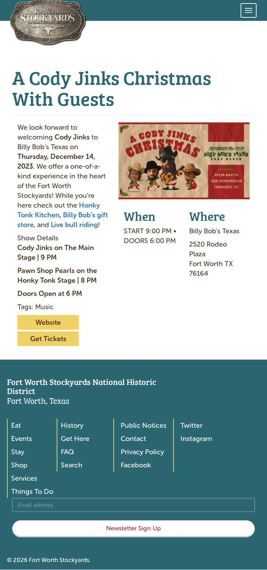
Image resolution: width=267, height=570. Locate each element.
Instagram (196, 438)
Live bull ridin (72, 224)
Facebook (136, 465)
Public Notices (144, 425)
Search (71, 465)
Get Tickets (48, 339)
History (72, 425)
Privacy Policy (142, 452)
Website (48, 322)
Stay (17, 452)
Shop (19, 465)
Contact (133, 438)
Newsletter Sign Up (133, 528)
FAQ (67, 452)
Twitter (191, 425)
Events (21, 438)
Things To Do (32, 491)
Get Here (75, 438)
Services (24, 478)
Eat (16, 425)
